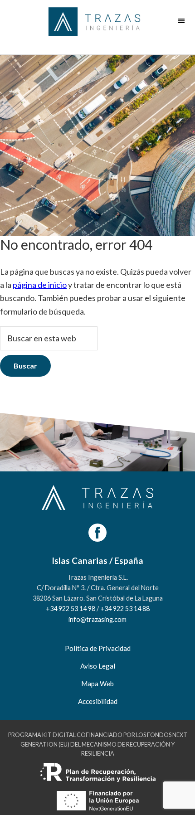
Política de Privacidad (98, 648)
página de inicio (40, 285)
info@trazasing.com (97, 619)
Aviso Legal (97, 666)
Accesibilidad (97, 701)
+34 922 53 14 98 (70, 608)
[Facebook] (97, 533)
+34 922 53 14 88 (125, 608)
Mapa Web (97, 683)
